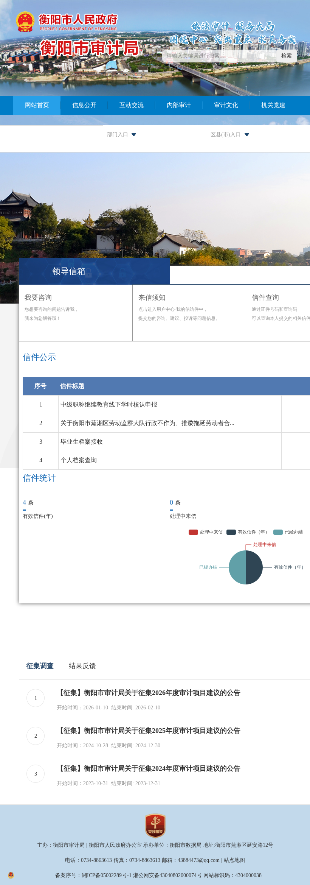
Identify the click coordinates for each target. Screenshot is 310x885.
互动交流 (131, 105)
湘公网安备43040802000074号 (167, 875)
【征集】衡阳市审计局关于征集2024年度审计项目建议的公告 (148, 768)
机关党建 (273, 105)
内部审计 (179, 105)
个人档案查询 (78, 460)
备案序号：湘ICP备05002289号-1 (93, 875)
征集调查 (40, 666)
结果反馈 (82, 666)
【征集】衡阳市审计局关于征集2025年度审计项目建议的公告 (148, 730)
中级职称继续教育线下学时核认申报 (108, 404)
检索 (286, 56)
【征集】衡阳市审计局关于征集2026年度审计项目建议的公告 (148, 692)
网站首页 (37, 105)
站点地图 (234, 860)
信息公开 (84, 105)
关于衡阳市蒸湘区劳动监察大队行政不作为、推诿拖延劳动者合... (147, 423)
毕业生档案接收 (81, 441)
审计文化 (226, 105)
